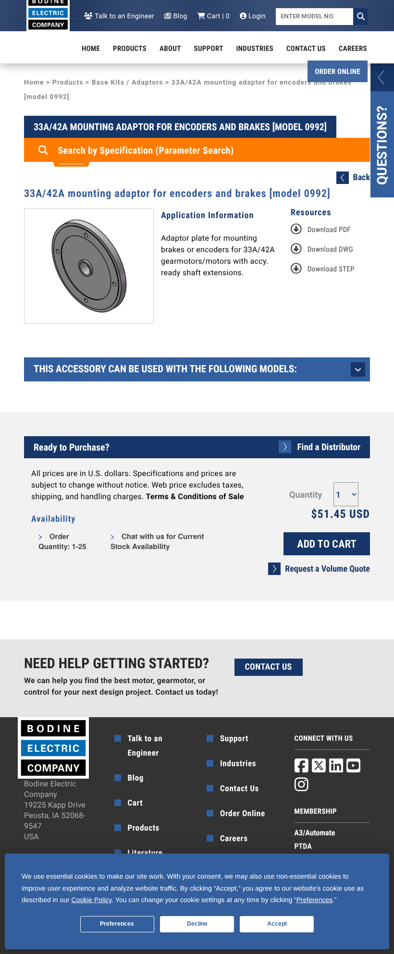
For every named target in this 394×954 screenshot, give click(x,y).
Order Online (337, 71)
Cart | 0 (217, 16)
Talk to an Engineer (123, 16)
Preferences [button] (314, 900)
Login (256, 16)
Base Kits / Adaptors (127, 82)
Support (208, 48)
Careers (353, 48)
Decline (197, 923)
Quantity (305, 495)
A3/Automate (315, 832)
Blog (179, 16)
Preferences (117, 923)
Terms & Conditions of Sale (195, 496)
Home (91, 48)
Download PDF (329, 229)
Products (130, 48)
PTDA (303, 846)
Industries (255, 48)
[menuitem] (90, 48)
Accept (277, 923)
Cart (135, 803)
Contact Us (306, 48)
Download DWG (330, 249)
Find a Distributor (328, 447)
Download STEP (331, 269)
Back (361, 177)
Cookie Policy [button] (92, 900)
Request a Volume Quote (327, 569)
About (170, 48)
